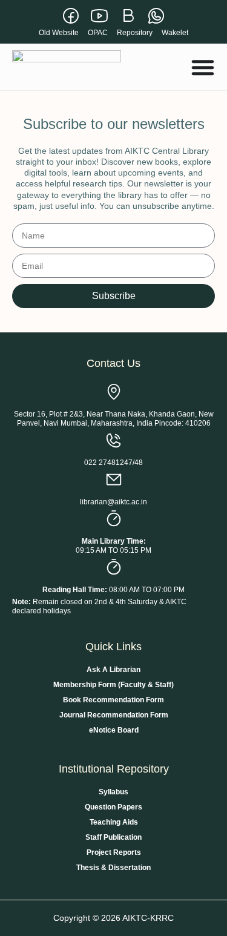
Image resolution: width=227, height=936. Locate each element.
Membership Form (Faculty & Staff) (113, 685)
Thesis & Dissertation (113, 867)
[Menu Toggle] (203, 67)
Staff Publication (113, 837)
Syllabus (113, 792)
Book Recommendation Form (113, 700)
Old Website (59, 32)
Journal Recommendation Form (113, 715)
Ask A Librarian (113, 669)
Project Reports (114, 852)
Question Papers (113, 807)
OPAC (98, 32)
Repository (135, 32)
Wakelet (175, 32)
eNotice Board (114, 730)
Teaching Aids (114, 822)
